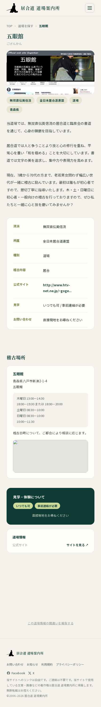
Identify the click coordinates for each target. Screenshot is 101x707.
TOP (9, 26)
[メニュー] (89, 8)
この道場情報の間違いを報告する (51, 623)
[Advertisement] (50, 586)
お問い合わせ (15, 664)
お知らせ (32, 664)
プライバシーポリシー (70, 664)
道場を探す (25, 26)
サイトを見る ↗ (77, 545)
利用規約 (47, 664)
